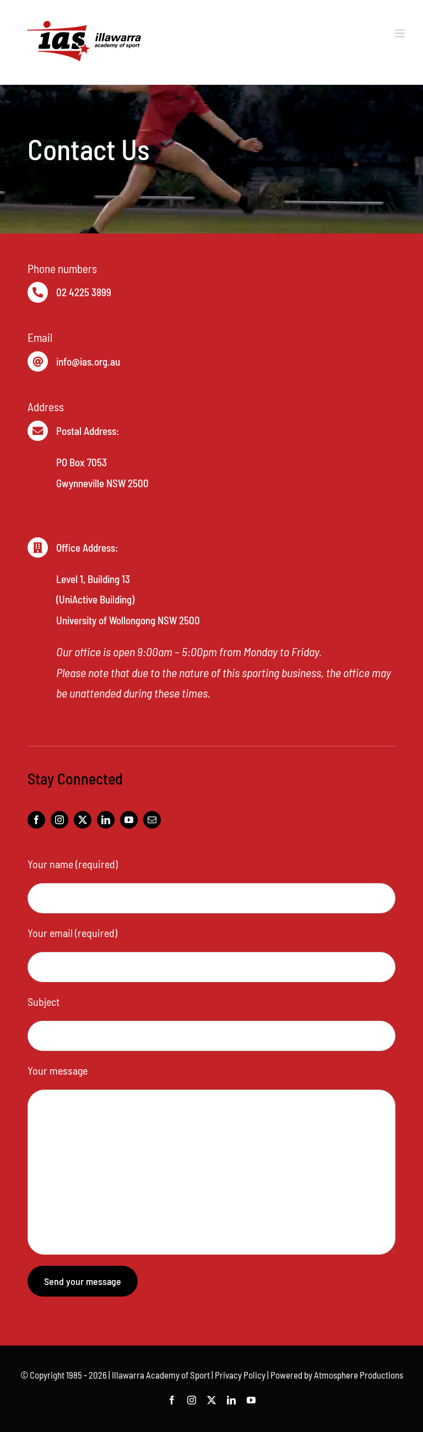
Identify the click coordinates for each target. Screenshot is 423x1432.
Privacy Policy (240, 1374)
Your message (58, 1070)
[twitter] (82, 820)
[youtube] (129, 820)
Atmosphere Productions (358, 1374)
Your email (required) (72, 932)
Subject (43, 1001)
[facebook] (36, 820)
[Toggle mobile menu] (400, 33)
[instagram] (59, 820)
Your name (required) (73, 863)
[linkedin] (106, 820)
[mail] (152, 820)
